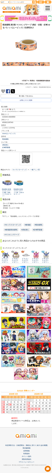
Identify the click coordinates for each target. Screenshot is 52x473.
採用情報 (26, 451)
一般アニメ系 (35, 170)
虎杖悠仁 (5, 145)
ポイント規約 (26, 456)
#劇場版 (28, 225)
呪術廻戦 (5, 139)
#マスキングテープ (12, 235)
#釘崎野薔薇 (37, 230)
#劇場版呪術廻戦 (11, 230)
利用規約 (26, 453)
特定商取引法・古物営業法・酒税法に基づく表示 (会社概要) (26, 445)
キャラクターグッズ (19, 170)
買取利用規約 (26, 459)
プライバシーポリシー (26, 462)
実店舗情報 (26, 448)
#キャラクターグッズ (13, 225)
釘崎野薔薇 (6, 147)
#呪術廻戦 (38, 225)
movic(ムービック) (8, 133)
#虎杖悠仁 (25, 230)
